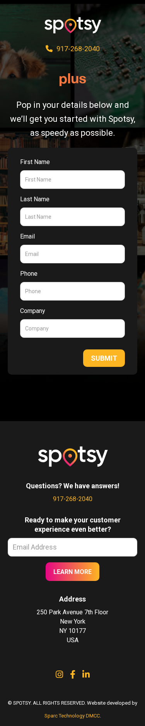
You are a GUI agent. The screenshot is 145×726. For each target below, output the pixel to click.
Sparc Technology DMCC (72, 716)
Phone (29, 273)
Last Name (34, 199)
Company (32, 311)
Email (27, 236)
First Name (35, 162)
